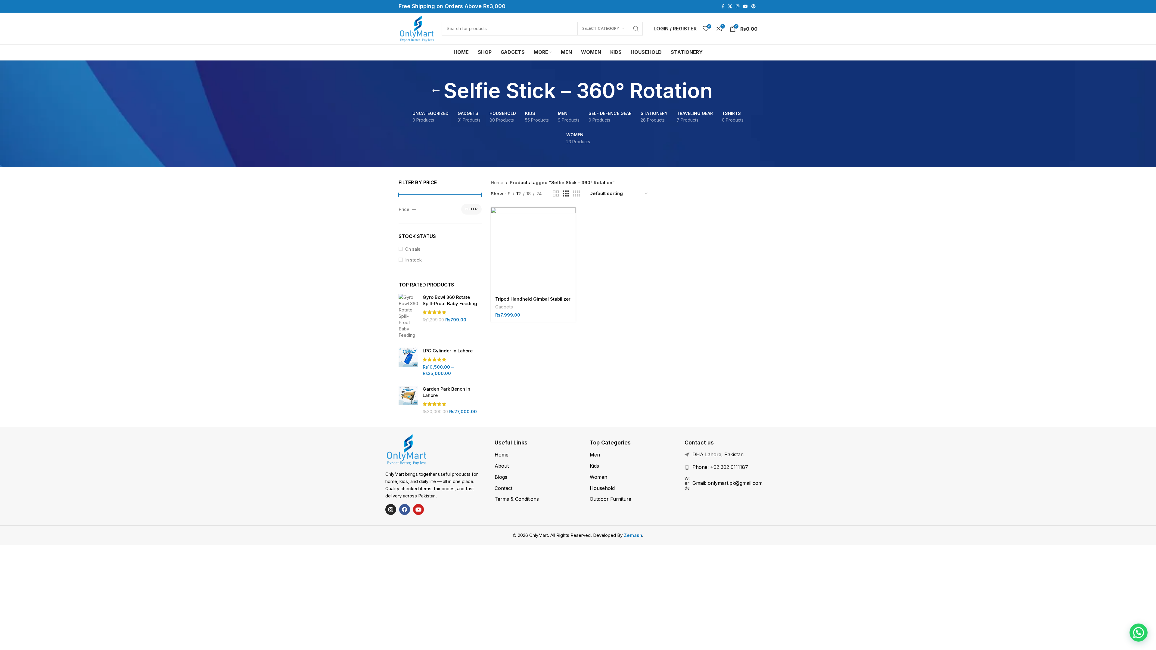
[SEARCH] (636, 29)
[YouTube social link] (745, 6)
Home (497, 182)
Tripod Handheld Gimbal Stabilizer (532, 299)
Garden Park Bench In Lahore (446, 392)
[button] (1139, 633)
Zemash (633, 535)
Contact (503, 488)
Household (602, 488)
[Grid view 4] (576, 194)
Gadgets (504, 306)
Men (595, 455)
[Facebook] (404, 509)
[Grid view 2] (556, 194)
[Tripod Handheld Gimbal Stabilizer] (533, 249)
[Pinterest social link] (753, 6)
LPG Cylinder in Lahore (448, 351)
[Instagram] (390, 509)
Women (598, 477)
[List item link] (734, 467)
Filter (471, 209)
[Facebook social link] (723, 6)
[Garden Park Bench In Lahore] (408, 400)
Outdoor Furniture (610, 499)
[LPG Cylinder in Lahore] (408, 362)
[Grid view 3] (566, 194)
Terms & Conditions (517, 499)
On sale (413, 249)
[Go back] (435, 91)
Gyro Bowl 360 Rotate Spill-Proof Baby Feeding (450, 300)
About (502, 466)
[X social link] (730, 6)
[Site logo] (417, 28)
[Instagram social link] (737, 6)
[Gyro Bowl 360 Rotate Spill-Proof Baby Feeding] (408, 316)
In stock (413, 260)
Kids (594, 466)
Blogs (501, 477)
